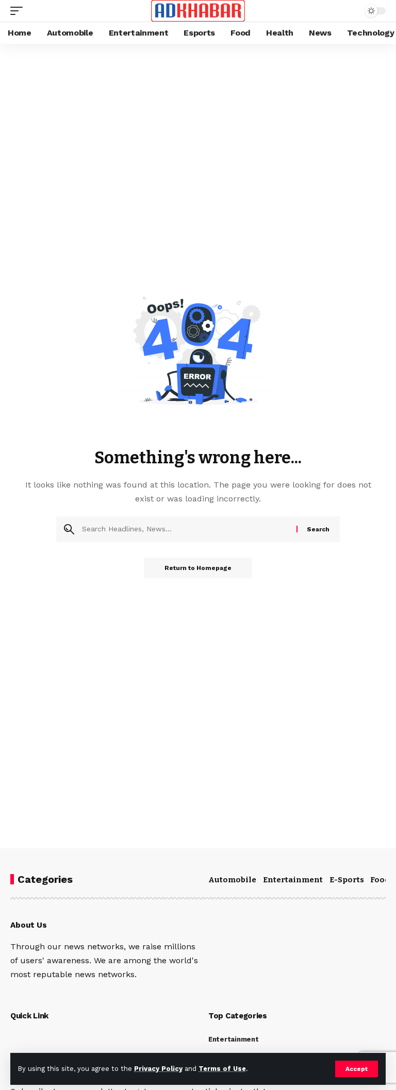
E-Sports (346, 879)
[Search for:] (185, 529)
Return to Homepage (198, 568)
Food (380, 879)
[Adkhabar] (198, 11)
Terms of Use (222, 1068)
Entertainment (293, 879)
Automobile (232, 879)
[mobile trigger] (19, 11)
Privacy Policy (158, 1068)
